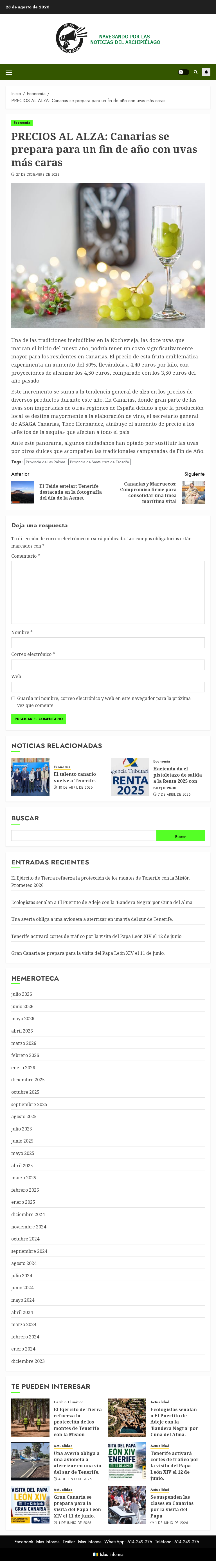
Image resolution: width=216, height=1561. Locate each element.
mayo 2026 (22, 1018)
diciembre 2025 (28, 1080)
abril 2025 (22, 1165)
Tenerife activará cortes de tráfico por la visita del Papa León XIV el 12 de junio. (97, 936)
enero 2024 (23, 1349)
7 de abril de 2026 (174, 795)
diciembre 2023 (28, 1361)
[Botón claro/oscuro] (183, 72)
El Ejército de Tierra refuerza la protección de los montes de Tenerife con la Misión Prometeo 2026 (78, 1425)
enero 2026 (23, 1068)
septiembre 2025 (29, 1104)
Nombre (22, 632)
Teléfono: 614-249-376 (177, 1542)
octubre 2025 (25, 1092)
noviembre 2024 (28, 1227)
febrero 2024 (25, 1337)
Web (16, 676)
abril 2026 (22, 1031)
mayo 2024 (22, 1300)
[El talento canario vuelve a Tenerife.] (30, 777)
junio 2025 (22, 1141)
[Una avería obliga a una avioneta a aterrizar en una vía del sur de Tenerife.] (30, 1461)
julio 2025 (21, 1129)
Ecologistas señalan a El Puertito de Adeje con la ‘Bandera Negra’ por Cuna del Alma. (102, 902)
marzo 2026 (23, 1043)
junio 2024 (22, 1288)
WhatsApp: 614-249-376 (128, 1542)
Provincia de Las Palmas (45, 462)
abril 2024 (22, 1312)
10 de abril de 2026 (75, 788)
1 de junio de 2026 (74, 1523)
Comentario (25, 556)
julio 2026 (21, 994)
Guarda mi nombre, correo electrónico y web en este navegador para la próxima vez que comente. (104, 702)
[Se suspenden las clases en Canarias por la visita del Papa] (127, 1505)
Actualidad (159, 1402)
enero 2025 (23, 1202)
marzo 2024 (23, 1324)
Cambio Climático (69, 1402)
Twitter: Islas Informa (82, 1542)
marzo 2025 (23, 1178)
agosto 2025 (24, 1116)
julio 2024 (21, 1275)
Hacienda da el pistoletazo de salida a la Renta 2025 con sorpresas (177, 778)
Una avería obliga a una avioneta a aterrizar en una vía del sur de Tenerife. (92, 919)
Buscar (25, 818)
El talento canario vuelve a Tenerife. (75, 777)
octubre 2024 (25, 1239)
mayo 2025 (22, 1153)
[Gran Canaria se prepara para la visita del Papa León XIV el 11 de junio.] (30, 1505)
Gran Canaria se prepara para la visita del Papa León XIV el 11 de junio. (88, 953)
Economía (22, 122)
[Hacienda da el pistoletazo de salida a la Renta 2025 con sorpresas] (130, 777)
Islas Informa (111, 1554)
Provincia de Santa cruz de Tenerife (99, 462)
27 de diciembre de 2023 (37, 175)
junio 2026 (22, 1006)
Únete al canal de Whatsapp (206, 72)
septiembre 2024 (29, 1251)
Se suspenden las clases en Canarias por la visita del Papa (172, 1506)
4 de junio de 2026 (75, 1479)
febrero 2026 (25, 1055)
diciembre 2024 (28, 1214)
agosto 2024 (24, 1263)
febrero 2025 (25, 1190)
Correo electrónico (33, 654)
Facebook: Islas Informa (37, 1542)
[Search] (195, 72)
